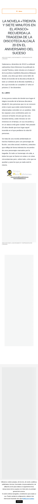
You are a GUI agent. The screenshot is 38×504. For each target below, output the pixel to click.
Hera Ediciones (19, 5)
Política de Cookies (28, 498)
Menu (20, 11)
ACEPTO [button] (19, 501)
